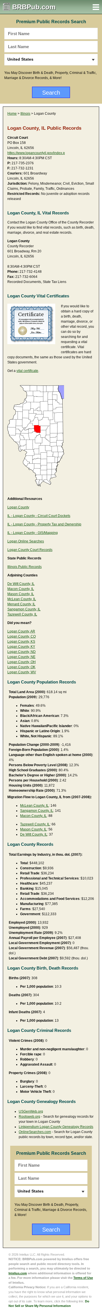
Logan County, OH (21, 662)
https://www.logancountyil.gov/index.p (36, 153)
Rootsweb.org (29, 1117)
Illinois (25, 114)
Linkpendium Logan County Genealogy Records (56, 1127)
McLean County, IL (21, 599)
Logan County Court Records (29, 550)
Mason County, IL (20, 594)
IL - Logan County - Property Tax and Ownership (44, 524)
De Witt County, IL (21, 584)
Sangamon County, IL (24, 609)
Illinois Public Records (24, 567)
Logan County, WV (21, 672)
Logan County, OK (21, 667)
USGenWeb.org (31, 1111)
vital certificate (27, 371)
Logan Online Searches (25, 541)
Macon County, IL (20, 589)
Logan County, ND (21, 652)
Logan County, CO (21, 636)
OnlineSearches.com (35, 1132)
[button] (96, 7)
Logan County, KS (21, 642)
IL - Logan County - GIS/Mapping (32, 533)
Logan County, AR (21, 631)
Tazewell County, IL (22, 614)
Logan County (18, 507)
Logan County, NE (21, 657)
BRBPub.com (34, 7)
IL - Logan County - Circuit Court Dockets (38, 516)
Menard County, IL (21, 604)
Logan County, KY (21, 647)
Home (12, 114)
